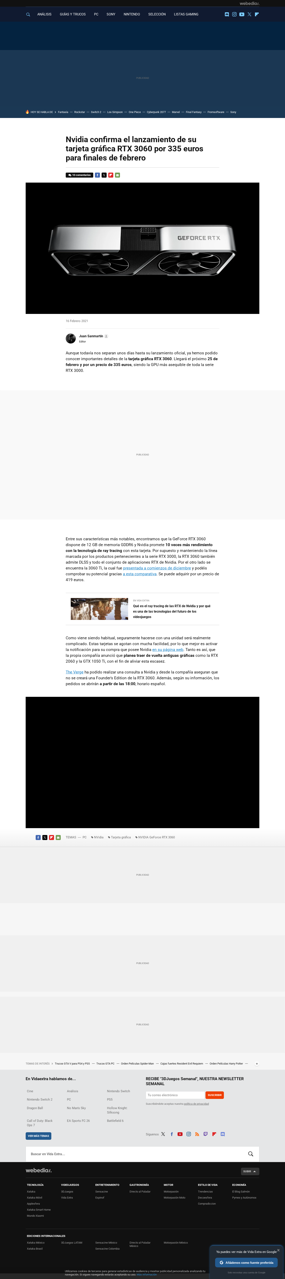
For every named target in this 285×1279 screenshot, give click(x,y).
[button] (93, 336)
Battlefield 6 (115, 1121)
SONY (111, 14)
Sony (233, 112)
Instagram (234, 14)
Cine (30, 1091)
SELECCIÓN (157, 14)
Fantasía (63, 112)
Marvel (176, 112)
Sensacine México (106, 1242)
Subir (247, 1171)
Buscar (251, 1154)
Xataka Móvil (34, 1197)
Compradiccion (207, 1203)
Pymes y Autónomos (244, 1197)
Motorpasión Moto (174, 1197)
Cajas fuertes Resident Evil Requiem (182, 1063)
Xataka (31, 1191)
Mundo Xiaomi (35, 1215)
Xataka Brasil (35, 1248)
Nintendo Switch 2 (39, 1099)
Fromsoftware (216, 112)
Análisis (72, 1091)
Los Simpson (115, 112)
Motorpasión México (176, 1242)
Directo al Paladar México (140, 1244)
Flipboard (256, 14)
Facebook (97, 175)
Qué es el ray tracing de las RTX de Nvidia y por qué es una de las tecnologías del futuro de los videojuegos (172, 611)
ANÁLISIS (44, 14)
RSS (197, 1133)
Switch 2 (96, 112)
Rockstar (79, 112)
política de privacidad (196, 1103)
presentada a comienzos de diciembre (157, 568)
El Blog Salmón (241, 1191)
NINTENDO (132, 14)
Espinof (99, 1197)
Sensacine (101, 1191)
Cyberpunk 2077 (156, 112)
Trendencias (205, 1191)
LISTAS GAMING (186, 14)
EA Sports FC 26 (78, 1121)
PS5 (109, 1099)
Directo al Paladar (140, 1191)
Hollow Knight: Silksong (117, 1110)
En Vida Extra (141, 600)
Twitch (205, 1133)
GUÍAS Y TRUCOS (73, 14)
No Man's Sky (76, 1108)
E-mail (117, 175)
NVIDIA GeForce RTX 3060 (156, 837)
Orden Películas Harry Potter (226, 1063)
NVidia (98, 837)
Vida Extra (67, 1197)
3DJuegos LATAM (71, 1242)
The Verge (74, 672)
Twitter (249, 14)
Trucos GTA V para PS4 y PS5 (72, 1063)
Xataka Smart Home (39, 1209)
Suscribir (215, 1095)
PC (96, 14)
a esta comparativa (139, 574)
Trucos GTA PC (105, 1063)
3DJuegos (67, 1191)
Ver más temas (38, 1135)
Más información (147, 1274)
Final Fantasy (194, 112)
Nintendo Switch (118, 1091)
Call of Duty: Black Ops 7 (40, 1123)
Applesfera (33, 1203)
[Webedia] (249, 3)
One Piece (135, 112)
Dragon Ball (35, 1108)
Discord (226, 14)
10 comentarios (81, 175)
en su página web (167, 649)
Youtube (241, 14)
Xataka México (35, 1242)
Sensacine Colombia (107, 1248)
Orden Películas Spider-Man (137, 1063)
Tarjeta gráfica (121, 837)
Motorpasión (171, 1191)
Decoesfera (205, 1197)
